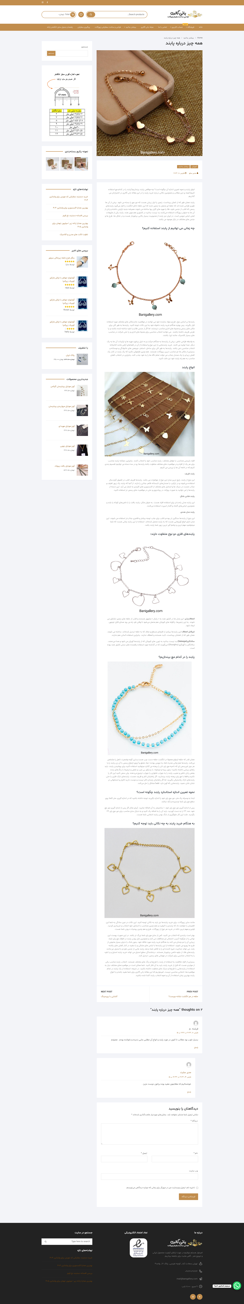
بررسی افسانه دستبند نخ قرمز (75, 215)
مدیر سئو (192, 173)
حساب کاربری (177, 27)
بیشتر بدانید (131, 27)
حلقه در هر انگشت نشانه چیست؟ (183, 996)
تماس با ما (162, 27)
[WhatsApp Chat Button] (237, 1285)
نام (196, 1153)
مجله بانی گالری (147, 27)
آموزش (194, 166)
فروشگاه (189, 26)
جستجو (84, 46)
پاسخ (196, 1047)
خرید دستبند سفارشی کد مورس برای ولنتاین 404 (68, 198)
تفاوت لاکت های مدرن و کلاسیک (74, 234)
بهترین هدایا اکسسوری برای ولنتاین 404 (70, 207)
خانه (200, 27)
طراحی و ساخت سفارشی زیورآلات (108, 27)
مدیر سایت (185, 1072)
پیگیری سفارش (84, 27)
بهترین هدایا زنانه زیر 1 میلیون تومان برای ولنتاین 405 (70, 225)
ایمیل (144, 1153)
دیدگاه (194, 1120)
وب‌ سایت (193, 1170)
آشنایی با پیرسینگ (109, 996)
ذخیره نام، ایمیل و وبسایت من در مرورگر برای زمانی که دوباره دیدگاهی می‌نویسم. (160, 1187)
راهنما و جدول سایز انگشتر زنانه (60, 27)
